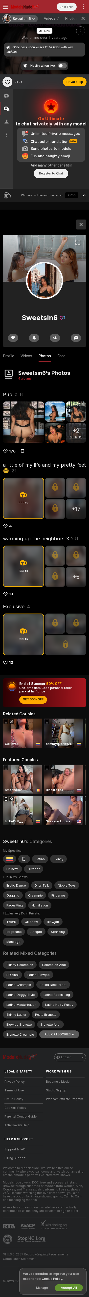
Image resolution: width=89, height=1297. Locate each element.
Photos (74, 18)
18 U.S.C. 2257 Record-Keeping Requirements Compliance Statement (35, 1257)
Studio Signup (56, 1090)
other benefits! (60, 165)
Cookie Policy (52, 1279)
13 (11, 594)
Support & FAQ (14, 1149)
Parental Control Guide (20, 1116)
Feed (61, 356)
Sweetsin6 (14, 841)
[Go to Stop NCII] (31, 1239)
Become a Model (58, 1081)
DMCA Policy (13, 1099)
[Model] (81, 224)
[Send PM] (76, 338)
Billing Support (14, 1158)
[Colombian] (9, 859)
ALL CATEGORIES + (59, 1034)
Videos (51, 18)
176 (12, 451)
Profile (8, 356)
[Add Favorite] (7, 82)
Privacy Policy (14, 1081)
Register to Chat (51, 173)
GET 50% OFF (33, 699)
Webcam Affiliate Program (64, 1099)
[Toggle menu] (5, 6)
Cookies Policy (15, 1108)
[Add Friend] (55, 338)
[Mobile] (24, 859)
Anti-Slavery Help (16, 1125)
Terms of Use (14, 1090)
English (66, 1057)
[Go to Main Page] (27, 6)
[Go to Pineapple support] (8, 1239)
